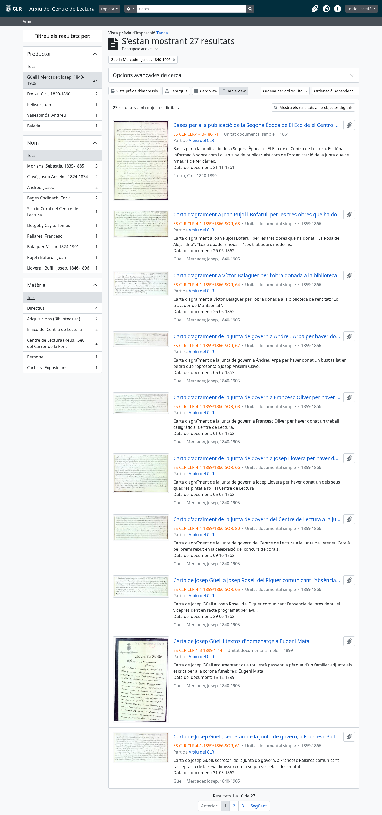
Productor (39, 53)
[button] (314, 9)
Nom (33, 142)
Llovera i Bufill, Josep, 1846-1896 (62, 269)
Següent (259, 806)
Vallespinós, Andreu (62, 116)
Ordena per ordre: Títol (284, 90)
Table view (236, 90)
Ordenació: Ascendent (334, 90)
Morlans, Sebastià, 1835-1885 (62, 167)
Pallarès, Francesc (62, 237)
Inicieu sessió (360, 8)
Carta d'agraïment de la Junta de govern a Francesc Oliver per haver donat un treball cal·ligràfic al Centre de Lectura (257, 397)
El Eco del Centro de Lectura (62, 331)
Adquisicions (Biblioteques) (62, 320)
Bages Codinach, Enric (62, 199)
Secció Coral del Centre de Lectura (62, 212)
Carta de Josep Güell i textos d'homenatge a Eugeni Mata (241, 641)
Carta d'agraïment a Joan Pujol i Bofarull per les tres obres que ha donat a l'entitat (257, 214)
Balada (62, 127)
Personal (62, 358)
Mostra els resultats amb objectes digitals (316, 107)
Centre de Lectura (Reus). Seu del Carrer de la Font (62, 343)
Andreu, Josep (62, 188)
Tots (31, 66)
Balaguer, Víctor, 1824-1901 (62, 248)
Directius (62, 309)
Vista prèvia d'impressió (136, 90)
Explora (108, 8)
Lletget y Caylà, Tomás (62, 227)
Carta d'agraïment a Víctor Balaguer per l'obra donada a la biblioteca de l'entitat (257, 275)
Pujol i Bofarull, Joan (62, 258)
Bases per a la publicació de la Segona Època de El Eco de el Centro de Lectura (257, 125)
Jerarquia (179, 90)
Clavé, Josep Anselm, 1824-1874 (62, 178)
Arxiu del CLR (201, 140)
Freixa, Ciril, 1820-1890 (62, 95)
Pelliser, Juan (62, 106)
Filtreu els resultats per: (62, 35)
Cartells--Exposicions (62, 369)
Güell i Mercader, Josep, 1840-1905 (62, 80)
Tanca (162, 33)
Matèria (36, 284)
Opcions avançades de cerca (147, 75)
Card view (208, 90)
